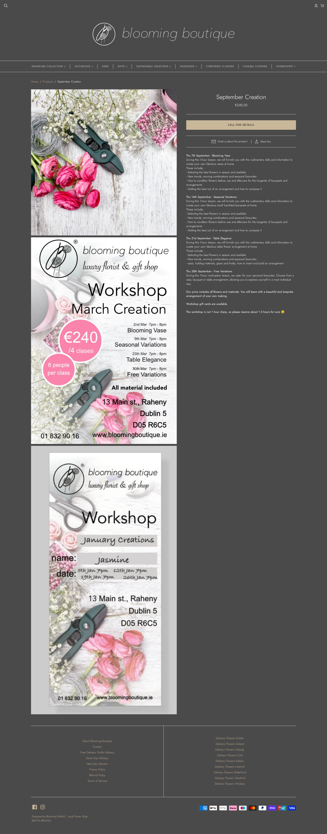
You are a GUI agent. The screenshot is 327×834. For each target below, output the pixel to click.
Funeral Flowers (255, 66)
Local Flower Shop (78, 816)
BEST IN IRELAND (41, 820)
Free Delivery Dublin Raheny (97, 752)
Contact (97, 747)
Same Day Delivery (97, 758)
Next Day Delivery (97, 764)
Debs (105, 66)
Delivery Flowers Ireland (230, 744)
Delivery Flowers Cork (230, 755)
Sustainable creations (152, 66)
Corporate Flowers (220, 66)
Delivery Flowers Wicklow (230, 784)
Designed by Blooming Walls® (49, 816)
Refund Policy (97, 775)
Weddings (187, 66)
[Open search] (6, 6)
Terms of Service (97, 781)
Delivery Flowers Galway (229, 749)
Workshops (284, 66)
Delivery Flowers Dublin (230, 738)
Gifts (121, 66)
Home (34, 81)
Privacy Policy (97, 769)
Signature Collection (47, 66)
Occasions (82, 66)
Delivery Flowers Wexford (230, 778)
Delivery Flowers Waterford (230, 772)
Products (48, 81)
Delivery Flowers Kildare (230, 761)
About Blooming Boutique (97, 741)
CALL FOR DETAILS (241, 125)
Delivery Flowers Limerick (230, 767)
